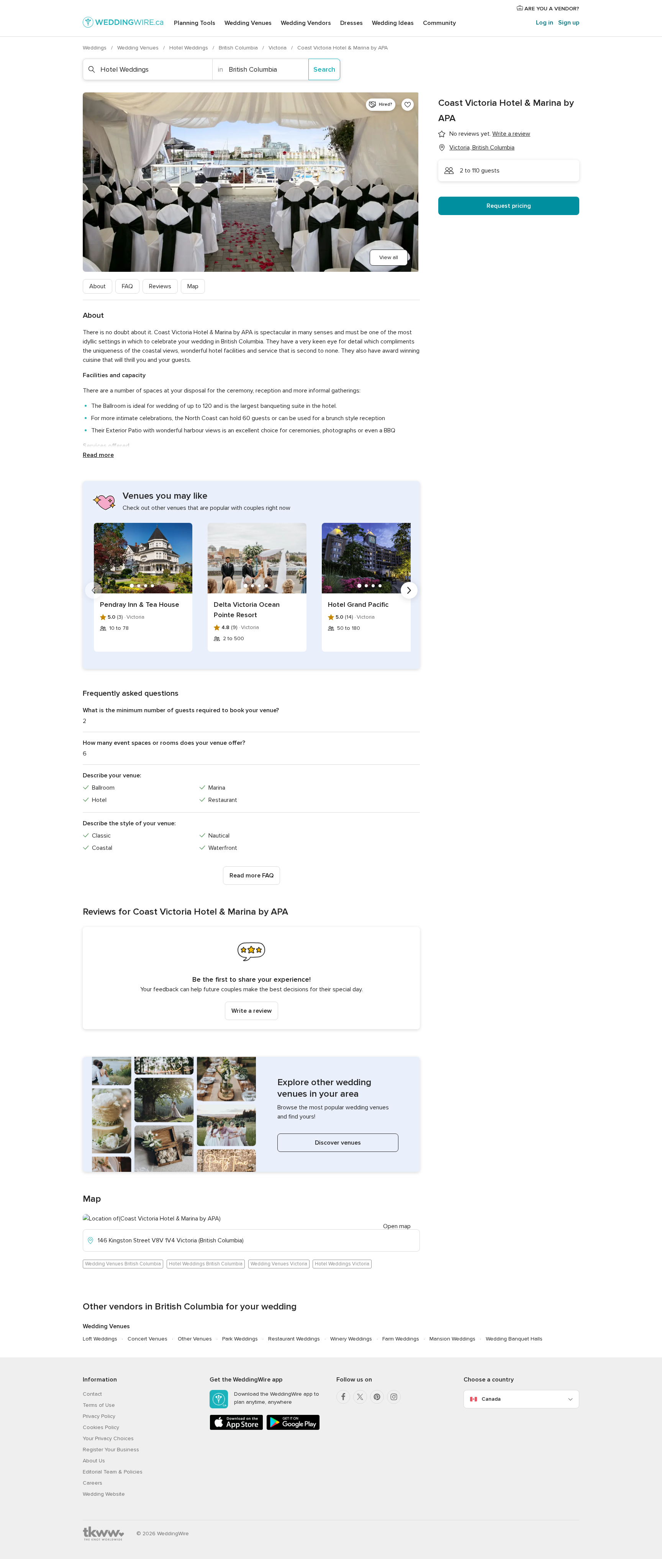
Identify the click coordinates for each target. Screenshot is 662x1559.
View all (388, 257)
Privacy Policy (99, 1416)
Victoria (278, 47)
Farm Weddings (400, 1339)
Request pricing (509, 206)
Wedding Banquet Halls (514, 1339)
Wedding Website (104, 1494)
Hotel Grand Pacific (358, 604)
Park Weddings (240, 1339)
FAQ (127, 286)
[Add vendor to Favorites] (407, 105)
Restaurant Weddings (294, 1339)
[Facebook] (343, 1397)
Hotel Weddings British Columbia (206, 1264)
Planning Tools (194, 23)
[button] (251, 978)
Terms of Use (99, 1405)
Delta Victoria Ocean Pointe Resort (247, 609)
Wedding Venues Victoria (279, 1264)
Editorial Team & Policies (113, 1472)
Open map (397, 1226)
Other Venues (195, 1339)
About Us (94, 1460)
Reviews (160, 286)
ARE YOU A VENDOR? (551, 8)
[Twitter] (360, 1397)
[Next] (409, 590)
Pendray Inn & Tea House (139, 604)
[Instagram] (394, 1397)
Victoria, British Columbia (482, 147)
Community (439, 23)
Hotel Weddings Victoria (342, 1264)
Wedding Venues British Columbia (123, 1264)
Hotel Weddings (189, 47)
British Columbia (239, 47)
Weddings (95, 47)
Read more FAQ (251, 875)
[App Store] (236, 1428)
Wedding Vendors (306, 23)
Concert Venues (147, 1339)
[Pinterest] (377, 1397)
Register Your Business (111, 1449)
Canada (491, 1399)
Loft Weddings (100, 1339)
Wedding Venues (248, 23)
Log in (544, 22)
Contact (92, 1394)
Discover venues (338, 1143)
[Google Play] (293, 1428)
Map (192, 286)
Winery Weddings (351, 1339)
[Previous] (93, 590)
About (97, 286)
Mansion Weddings (452, 1339)
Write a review (251, 1011)
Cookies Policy (101, 1427)
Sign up (568, 22)
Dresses (351, 23)
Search (324, 69)
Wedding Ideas (393, 23)
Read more (98, 455)
